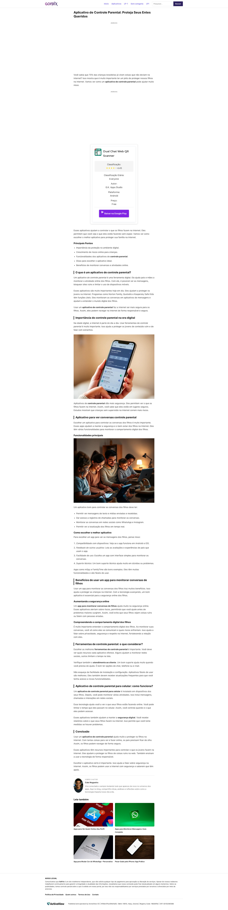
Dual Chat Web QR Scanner (116, 153)
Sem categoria (137, 4)
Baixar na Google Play (115, 213)
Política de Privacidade (54, 895)
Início (106, 4)
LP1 (147, 4)
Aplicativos (116, 4)
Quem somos (70, 895)
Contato (95, 895)
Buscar (178, 4)
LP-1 (126, 4)
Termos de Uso (84, 895)
